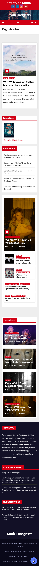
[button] (32, 22)
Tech (27, 284)
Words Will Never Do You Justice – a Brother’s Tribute (18, 242)
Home (7, 551)
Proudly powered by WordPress (12, 543)
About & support (16, 551)
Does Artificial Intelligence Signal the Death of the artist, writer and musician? (17, 289)
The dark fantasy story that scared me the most (23, 263)
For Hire (20, 556)
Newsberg (32, 543)
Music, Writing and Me (10, 561)
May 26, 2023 (12, 246)
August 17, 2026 (13, 342)
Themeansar (19, 546)
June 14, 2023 (12, 365)
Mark (23, 89)
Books (25, 551)
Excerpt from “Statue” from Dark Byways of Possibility (18, 362)
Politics (12, 78)
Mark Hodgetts (19, 15)
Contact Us (12, 556)
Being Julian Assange (10, 473)
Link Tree (27, 556)
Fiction (18, 255)
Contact (31, 551)
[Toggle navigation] (18, 22)
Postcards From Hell (10, 515)
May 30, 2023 (12, 389)
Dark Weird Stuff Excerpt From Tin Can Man (18, 386)
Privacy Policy (23, 561)
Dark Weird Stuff (8, 507)
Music (17, 332)
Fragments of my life (12, 237)
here (14, 457)
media (5, 78)
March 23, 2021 (11, 89)
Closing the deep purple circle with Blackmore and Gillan (18, 338)
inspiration (9, 332)
